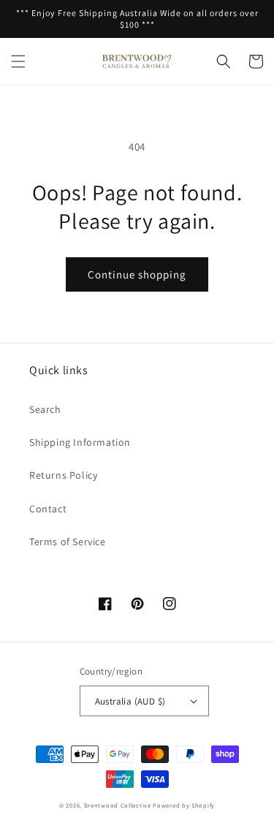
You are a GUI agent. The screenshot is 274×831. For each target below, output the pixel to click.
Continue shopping (137, 274)
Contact (47, 508)
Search (45, 409)
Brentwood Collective (117, 805)
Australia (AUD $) (130, 701)
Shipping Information (80, 442)
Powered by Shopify (184, 805)
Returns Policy (63, 475)
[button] (18, 61)
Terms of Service (67, 541)
